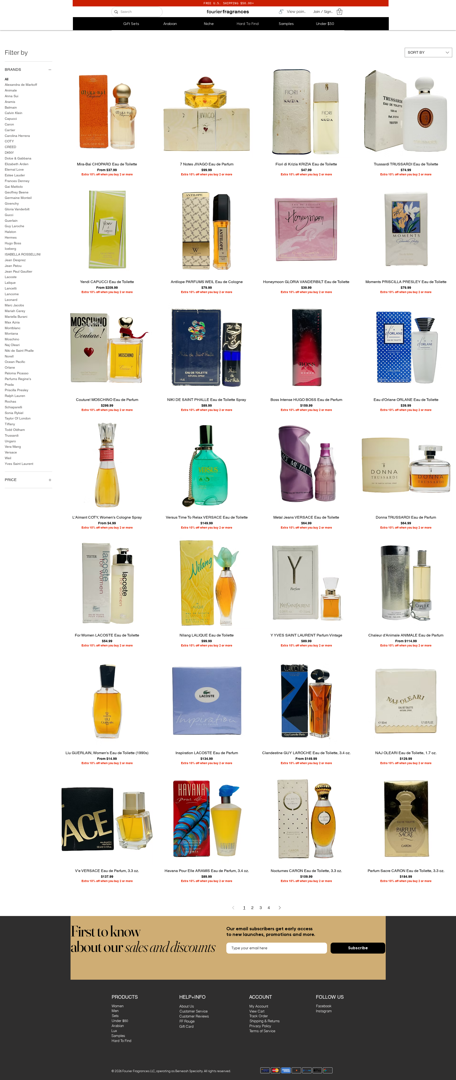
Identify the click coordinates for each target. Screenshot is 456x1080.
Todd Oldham (15, 430)
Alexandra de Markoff (21, 85)
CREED (10, 147)
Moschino (12, 339)
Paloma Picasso (16, 373)
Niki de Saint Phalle (19, 350)
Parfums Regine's (18, 379)
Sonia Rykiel (14, 413)
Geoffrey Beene (16, 192)
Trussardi (12, 435)
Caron (9, 124)
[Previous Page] (233, 908)
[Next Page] (280, 908)
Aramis (10, 102)
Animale (11, 90)
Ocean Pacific (15, 362)
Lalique (10, 282)
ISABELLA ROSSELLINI (23, 254)
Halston (10, 232)
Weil (8, 458)
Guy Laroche (14, 226)
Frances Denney (17, 181)
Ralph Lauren (15, 396)
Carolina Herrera (17, 136)
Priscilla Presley (16, 390)
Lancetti (11, 288)
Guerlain (11, 220)
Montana (11, 333)
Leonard (11, 300)
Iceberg (10, 249)
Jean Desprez (15, 260)
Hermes (11, 237)
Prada (9, 384)
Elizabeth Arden (16, 164)
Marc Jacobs (14, 305)
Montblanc (12, 328)
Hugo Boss (13, 243)
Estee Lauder (15, 175)
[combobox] (428, 52)
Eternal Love (14, 169)
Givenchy (12, 203)
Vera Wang (13, 446)
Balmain (11, 107)
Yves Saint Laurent (19, 464)
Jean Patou (13, 266)
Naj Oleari (12, 345)
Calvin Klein (13, 113)
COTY (9, 141)
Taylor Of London (18, 418)
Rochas (10, 401)
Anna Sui (11, 96)
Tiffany (10, 424)
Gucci (9, 215)
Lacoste (11, 277)
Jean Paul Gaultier (18, 271)
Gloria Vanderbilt (17, 209)
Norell (9, 356)
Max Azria (12, 322)
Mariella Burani (16, 316)
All (6, 79)
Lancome (12, 294)
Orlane (10, 367)
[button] (339, 11)
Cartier (10, 130)
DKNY (9, 152)
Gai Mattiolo (14, 186)
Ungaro (10, 441)
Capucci (11, 119)
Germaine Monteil (18, 198)
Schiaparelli (13, 407)
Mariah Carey (15, 311)
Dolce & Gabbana (18, 158)
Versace (11, 452)
